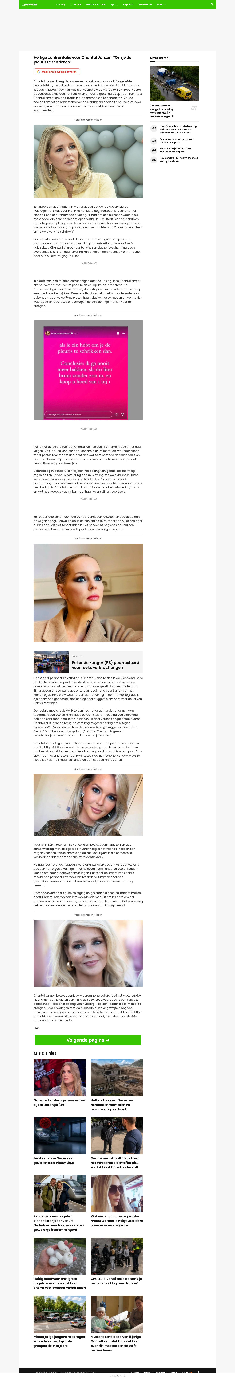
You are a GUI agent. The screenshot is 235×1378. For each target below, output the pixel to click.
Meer (160, 4)
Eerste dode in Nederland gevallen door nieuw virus (54, 1160)
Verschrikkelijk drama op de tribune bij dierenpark (175, 150)
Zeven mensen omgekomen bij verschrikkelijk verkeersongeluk (162, 110)
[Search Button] (212, 4)
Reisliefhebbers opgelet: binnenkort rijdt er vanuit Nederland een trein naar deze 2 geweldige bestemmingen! (59, 1223)
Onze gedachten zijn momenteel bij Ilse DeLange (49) (59, 1102)
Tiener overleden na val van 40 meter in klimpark (177, 140)
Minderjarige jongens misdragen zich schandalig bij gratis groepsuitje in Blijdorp (59, 1341)
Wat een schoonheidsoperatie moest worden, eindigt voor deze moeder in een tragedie (117, 1220)
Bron (37, 1028)
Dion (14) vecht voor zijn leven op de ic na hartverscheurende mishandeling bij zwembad (178, 129)
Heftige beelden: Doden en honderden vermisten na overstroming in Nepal (112, 1104)
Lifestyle (75, 4)
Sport (114, 4)
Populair (128, 4)
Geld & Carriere (96, 4)
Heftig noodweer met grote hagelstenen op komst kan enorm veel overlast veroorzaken (60, 1283)
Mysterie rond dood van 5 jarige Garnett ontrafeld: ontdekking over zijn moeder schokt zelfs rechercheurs (116, 1343)
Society (61, 4)
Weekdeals (145, 4)
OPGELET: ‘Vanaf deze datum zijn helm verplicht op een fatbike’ (116, 1281)
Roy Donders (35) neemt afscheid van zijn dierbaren (179, 159)
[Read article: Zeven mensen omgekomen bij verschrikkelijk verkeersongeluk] (174, 83)
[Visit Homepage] (29, 4)
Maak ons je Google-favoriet (59, 71)
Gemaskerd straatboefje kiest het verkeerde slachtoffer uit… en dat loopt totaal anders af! (115, 1162)
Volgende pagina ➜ (88, 1040)
